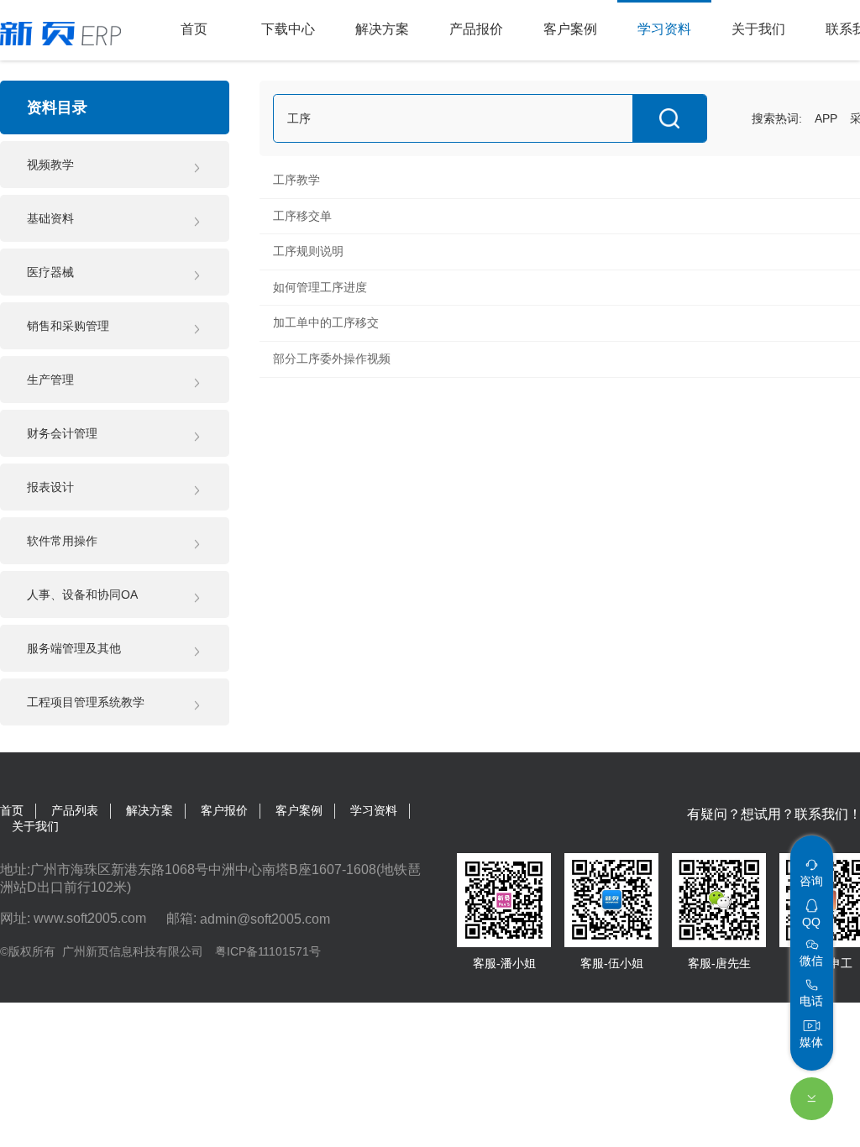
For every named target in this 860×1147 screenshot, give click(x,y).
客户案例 (298, 810)
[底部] (811, 1098)
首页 (12, 810)
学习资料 (373, 810)
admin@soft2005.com (265, 918)
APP (826, 118)
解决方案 (149, 810)
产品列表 (74, 810)
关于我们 (35, 826)
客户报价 (224, 810)
